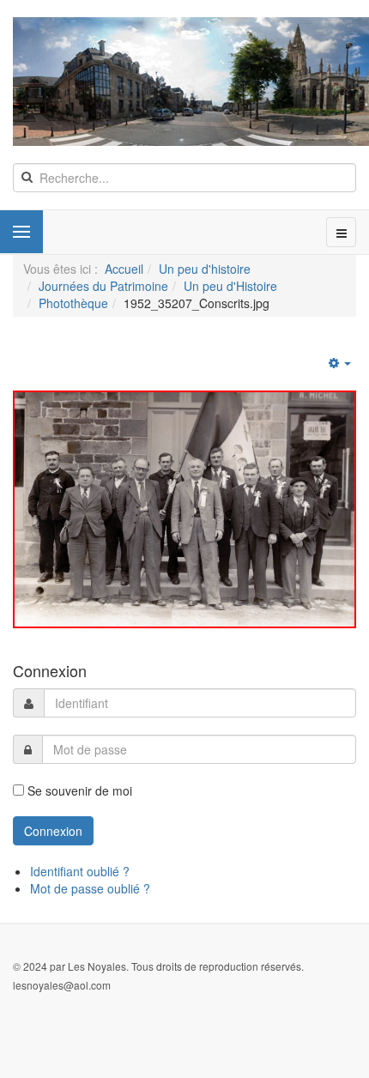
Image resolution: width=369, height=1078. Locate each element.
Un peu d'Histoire (230, 285)
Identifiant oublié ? (80, 871)
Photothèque (73, 303)
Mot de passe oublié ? (90, 888)
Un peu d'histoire (205, 268)
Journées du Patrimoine (103, 285)
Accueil (124, 268)
